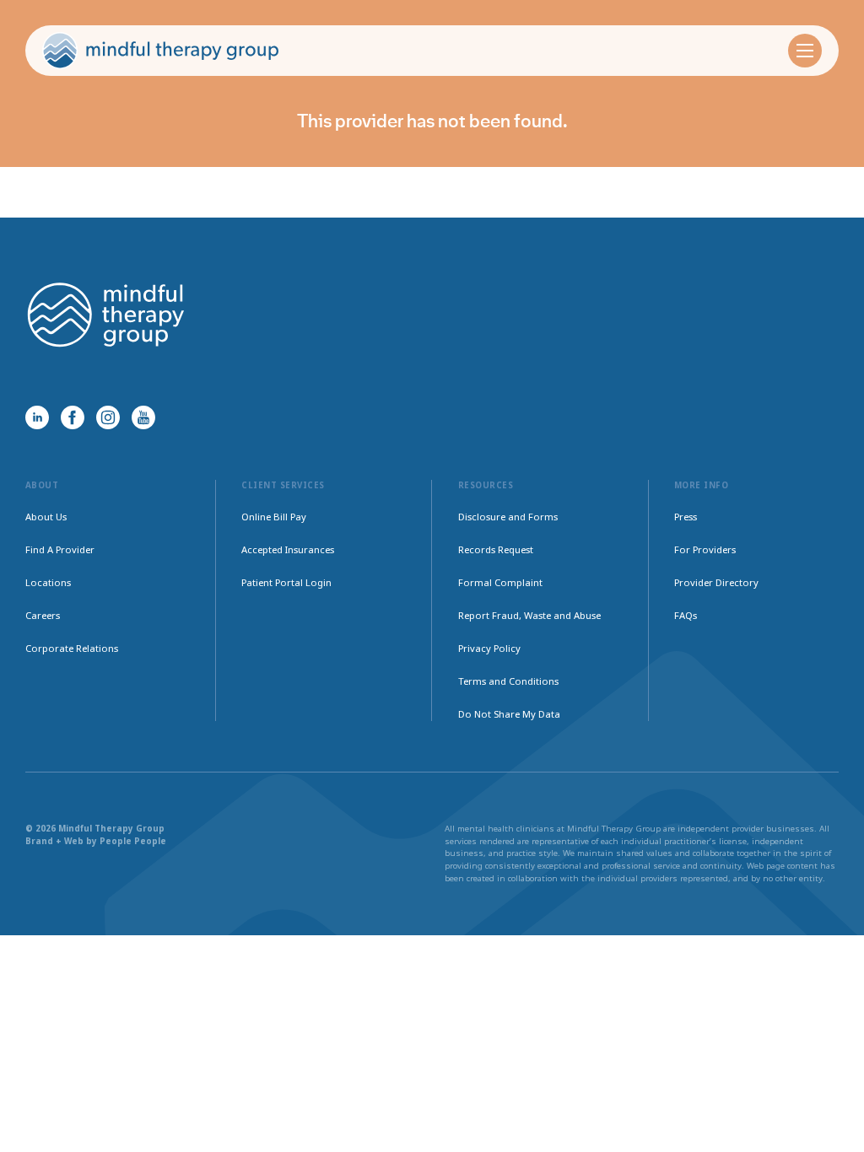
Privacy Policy (489, 648)
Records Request (495, 549)
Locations (48, 582)
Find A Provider (59, 549)
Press (685, 516)
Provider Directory (716, 582)
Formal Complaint (500, 582)
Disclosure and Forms (508, 516)
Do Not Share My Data (509, 714)
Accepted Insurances (287, 549)
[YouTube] (143, 417)
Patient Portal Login (286, 582)
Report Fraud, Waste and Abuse (529, 615)
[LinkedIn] (37, 417)
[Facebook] (72, 417)
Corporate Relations (71, 648)
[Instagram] (108, 417)
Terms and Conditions (508, 681)
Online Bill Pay (273, 516)
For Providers (705, 549)
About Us (46, 516)
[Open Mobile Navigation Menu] (805, 50)
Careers (42, 615)
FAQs (685, 615)
